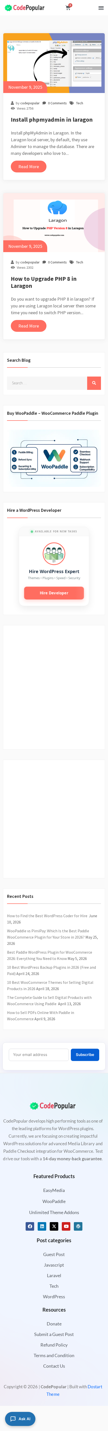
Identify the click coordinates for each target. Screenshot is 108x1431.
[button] (101, 7)
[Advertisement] (54, 684)
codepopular (30, 103)
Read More (28, 166)
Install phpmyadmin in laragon (52, 119)
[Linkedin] (42, 1226)
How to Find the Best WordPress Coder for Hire (47, 915)
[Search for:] (54, 383)
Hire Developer (54, 592)
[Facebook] (30, 1226)
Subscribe (85, 1054)
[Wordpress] (78, 1226)
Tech (79, 103)
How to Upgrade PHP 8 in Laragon (44, 282)
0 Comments (57, 103)
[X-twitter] (54, 1226)
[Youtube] (66, 1226)
